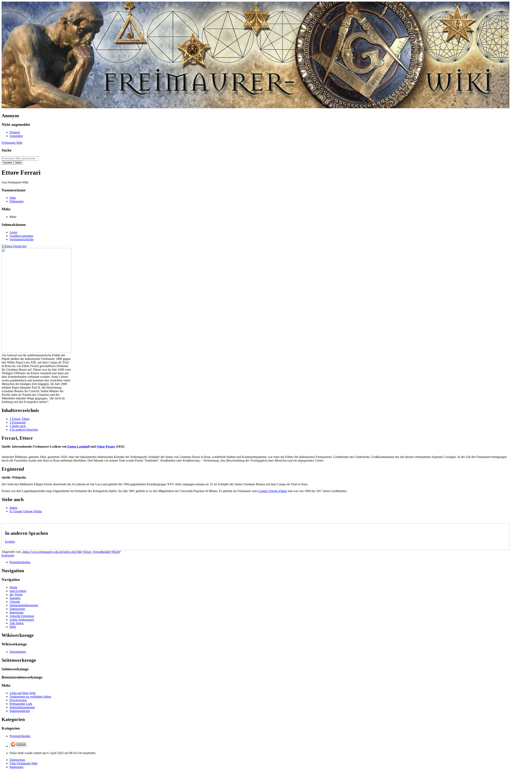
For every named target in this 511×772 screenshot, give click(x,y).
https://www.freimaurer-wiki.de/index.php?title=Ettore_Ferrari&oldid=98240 (71, 551)
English (10, 541)
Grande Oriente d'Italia (272, 491)
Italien (13, 507)
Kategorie (8, 555)
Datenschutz (17, 759)
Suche (6, 150)
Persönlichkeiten (20, 562)
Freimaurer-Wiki (12, 142)
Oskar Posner (106, 446)
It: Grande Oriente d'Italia (26, 511)
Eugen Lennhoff (78, 446)
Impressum (16, 767)
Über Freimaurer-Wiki (24, 763)
